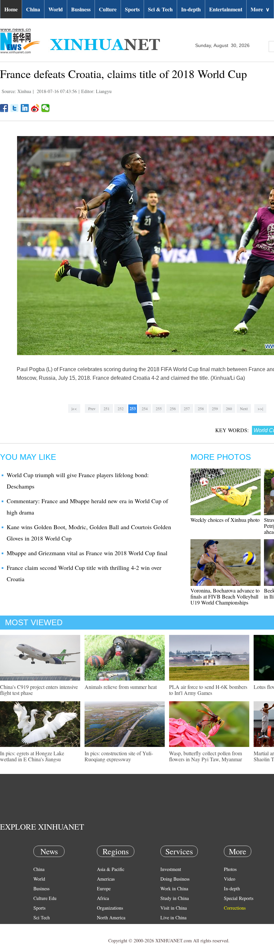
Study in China (174, 898)
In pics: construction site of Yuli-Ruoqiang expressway (119, 756)
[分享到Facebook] (4, 108)
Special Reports (238, 898)
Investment (170, 869)
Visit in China (173, 908)
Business (81, 9)
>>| (260, 408)
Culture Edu (44, 898)
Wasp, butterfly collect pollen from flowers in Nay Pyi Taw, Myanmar (205, 756)
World (55, 9)
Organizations (110, 908)
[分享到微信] (45, 108)
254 (145, 408)
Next (244, 408)
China (33, 9)
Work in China (174, 888)
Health (39, 927)
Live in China (173, 917)
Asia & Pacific (110, 869)
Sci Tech (41, 917)
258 (201, 408)
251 (107, 408)
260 (229, 408)
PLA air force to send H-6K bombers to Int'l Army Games (208, 689)
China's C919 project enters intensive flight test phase (39, 689)
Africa (103, 898)
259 (215, 408)
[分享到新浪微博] (35, 108)
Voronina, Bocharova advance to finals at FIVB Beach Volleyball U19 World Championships (225, 596)
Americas (106, 879)
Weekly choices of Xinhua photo (225, 519)
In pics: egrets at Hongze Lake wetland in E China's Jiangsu (32, 756)
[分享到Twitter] (14, 108)
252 (121, 408)
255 (159, 408)
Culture (108, 9)
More (260, 9)
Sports (132, 9)
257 (187, 408)
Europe (104, 888)
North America (111, 917)
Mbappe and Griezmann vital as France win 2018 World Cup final (87, 553)
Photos (230, 869)
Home (11, 9)
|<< (74, 408)
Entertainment (225, 9)
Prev (92, 408)
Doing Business (174, 879)
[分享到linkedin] (25, 108)
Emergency (171, 927)
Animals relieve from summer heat (121, 686)
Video (229, 879)
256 (173, 408)
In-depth (191, 9)
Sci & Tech (160, 9)
